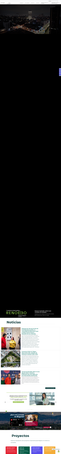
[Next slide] (55, 402)
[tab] (28, 409)
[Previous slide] (5, 402)
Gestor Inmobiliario (49, 447)
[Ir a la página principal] (6, 3)
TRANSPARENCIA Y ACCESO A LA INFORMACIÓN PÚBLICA (55, 3)
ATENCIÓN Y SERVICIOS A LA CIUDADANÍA (44, 3)
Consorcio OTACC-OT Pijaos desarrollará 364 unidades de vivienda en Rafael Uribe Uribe (30, 353)
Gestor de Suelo (36, 447)
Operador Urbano (11, 447)
